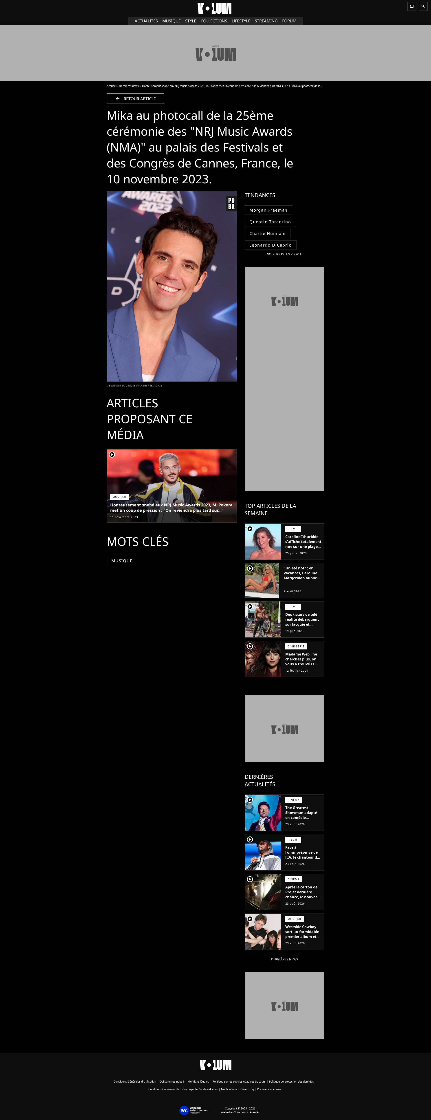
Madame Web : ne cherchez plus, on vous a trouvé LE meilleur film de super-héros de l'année (301, 666)
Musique (171, 21)
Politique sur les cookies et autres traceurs (239, 1081)
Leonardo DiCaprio (270, 245)
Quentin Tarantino (270, 221)
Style (190, 21)
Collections (214, 21)
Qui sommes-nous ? (172, 1081)
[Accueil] (215, 8)
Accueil (111, 86)
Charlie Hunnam (267, 233)
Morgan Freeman (268, 210)
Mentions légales (198, 1081)
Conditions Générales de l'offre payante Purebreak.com (183, 1089)
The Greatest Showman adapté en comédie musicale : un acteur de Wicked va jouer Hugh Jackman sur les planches (303, 822)
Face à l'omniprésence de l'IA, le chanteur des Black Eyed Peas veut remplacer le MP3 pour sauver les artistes (303, 862)
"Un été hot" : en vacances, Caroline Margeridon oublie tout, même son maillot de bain (300, 578)
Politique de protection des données (291, 1081)
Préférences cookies (270, 1089)
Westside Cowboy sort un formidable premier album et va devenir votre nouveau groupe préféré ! (303, 939)
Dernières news (129, 86)
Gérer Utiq (247, 1089)
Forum (289, 21)
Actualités (146, 21)
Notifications (229, 1089)
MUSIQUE (122, 560)
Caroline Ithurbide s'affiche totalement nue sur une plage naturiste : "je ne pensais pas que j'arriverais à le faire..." (303, 551)
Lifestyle (241, 21)
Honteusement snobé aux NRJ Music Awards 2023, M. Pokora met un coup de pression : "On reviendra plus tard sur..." (215, 86)
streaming (266, 21)
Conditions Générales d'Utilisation (135, 1081)
